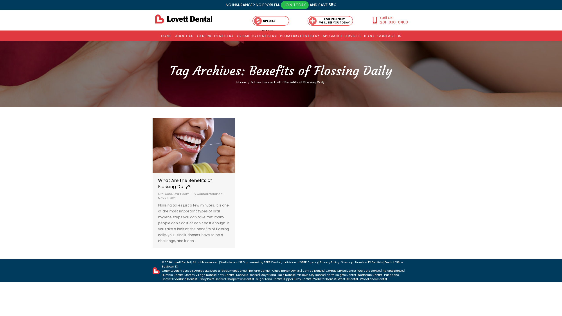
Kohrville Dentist (247, 275)
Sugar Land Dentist (269, 279)
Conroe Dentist (313, 271)
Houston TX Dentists (369, 262)
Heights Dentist (393, 271)
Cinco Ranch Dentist (286, 271)
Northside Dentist (370, 275)
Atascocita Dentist (207, 271)
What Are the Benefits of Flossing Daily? (185, 183)
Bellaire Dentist (259, 271)
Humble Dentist (172, 275)
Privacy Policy (329, 262)
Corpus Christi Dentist (341, 271)
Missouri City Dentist (311, 275)
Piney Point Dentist (212, 279)
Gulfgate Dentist (369, 271)
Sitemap (347, 262)
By (207, 194)
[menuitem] (166, 36)
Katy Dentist (226, 275)
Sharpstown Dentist (240, 279)
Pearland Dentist (185, 279)
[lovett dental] (183, 18)
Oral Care (165, 194)
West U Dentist (348, 279)
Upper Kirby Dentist (297, 279)
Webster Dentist (324, 279)
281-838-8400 (394, 22)
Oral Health (181, 194)
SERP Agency (309, 262)
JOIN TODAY (295, 5)
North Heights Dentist (341, 275)
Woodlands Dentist (373, 279)
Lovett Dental (182, 262)
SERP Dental (272, 262)
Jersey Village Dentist (200, 275)
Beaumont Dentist (234, 271)
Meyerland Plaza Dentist (278, 275)
